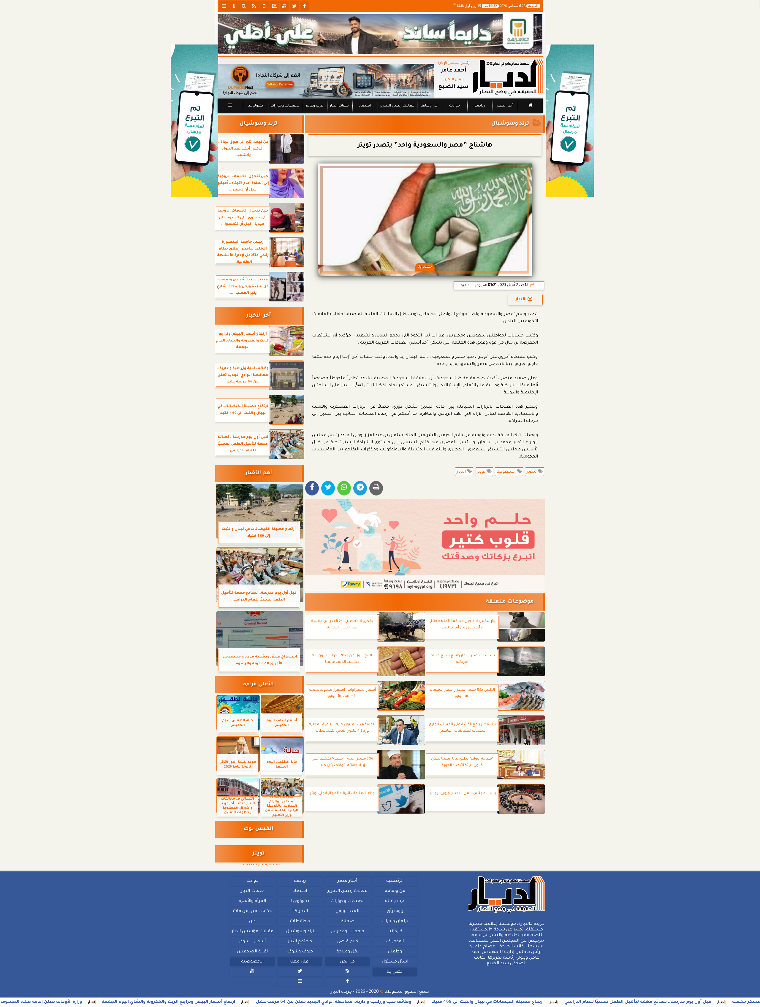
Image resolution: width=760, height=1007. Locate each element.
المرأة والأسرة (252, 901)
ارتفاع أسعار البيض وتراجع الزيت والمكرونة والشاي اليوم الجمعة (235, 1002)
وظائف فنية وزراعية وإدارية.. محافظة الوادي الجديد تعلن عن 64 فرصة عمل (400, 1002)
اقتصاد (364, 106)
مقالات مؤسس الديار (252, 931)
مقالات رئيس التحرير (397, 106)
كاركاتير (395, 931)
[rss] (254, 6)
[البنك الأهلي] (380, 34)
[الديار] (570, 121)
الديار (520, 299)
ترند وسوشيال (510, 124)
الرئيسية (394, 881)
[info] (234, 6)
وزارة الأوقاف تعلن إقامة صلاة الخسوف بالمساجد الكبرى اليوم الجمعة (76, 1002)
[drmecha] (380, 113)
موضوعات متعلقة (510, 602)
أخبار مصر (505, 106)
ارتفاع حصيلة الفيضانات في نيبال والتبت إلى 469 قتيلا (554, 1002)
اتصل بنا (394, 972)
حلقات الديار (339, 106)
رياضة (480, 106)
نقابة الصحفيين (252, 951)
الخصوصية (252, 962)
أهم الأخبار (258, 473)
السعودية (506, 472)
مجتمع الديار (300, 941)
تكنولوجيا (255, 106)
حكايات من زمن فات (252, 911)
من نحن (347, 962)
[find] (244, 6)
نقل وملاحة (347, 951)
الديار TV (300, 911)
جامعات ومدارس (347, 931)
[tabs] (224, 6)
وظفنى (395, 951)
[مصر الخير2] (425, 545)
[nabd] (264, 6)
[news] (274, 6)
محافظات (300, 921)
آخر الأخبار (258, 316)
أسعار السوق (252, 941)
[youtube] (284, 6)
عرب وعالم (314, 106)
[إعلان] (194, 121)
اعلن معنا (300, 962)
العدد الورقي (347, 911)
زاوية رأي (395, 911)
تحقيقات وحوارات (284, 106)
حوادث (454, 106)
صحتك (347, 921)
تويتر (482, 472)
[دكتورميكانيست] (326, 81)
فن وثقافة (429, 106)
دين (252, 921)
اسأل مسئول (394, 962)
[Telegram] (360, 488)
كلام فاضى (347, 941)
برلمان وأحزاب (394, 921)
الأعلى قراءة (258, 684)
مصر (532, 472)
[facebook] (304, 6)
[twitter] (294, 6)
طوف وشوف (300, 951)
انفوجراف (395, 941)
